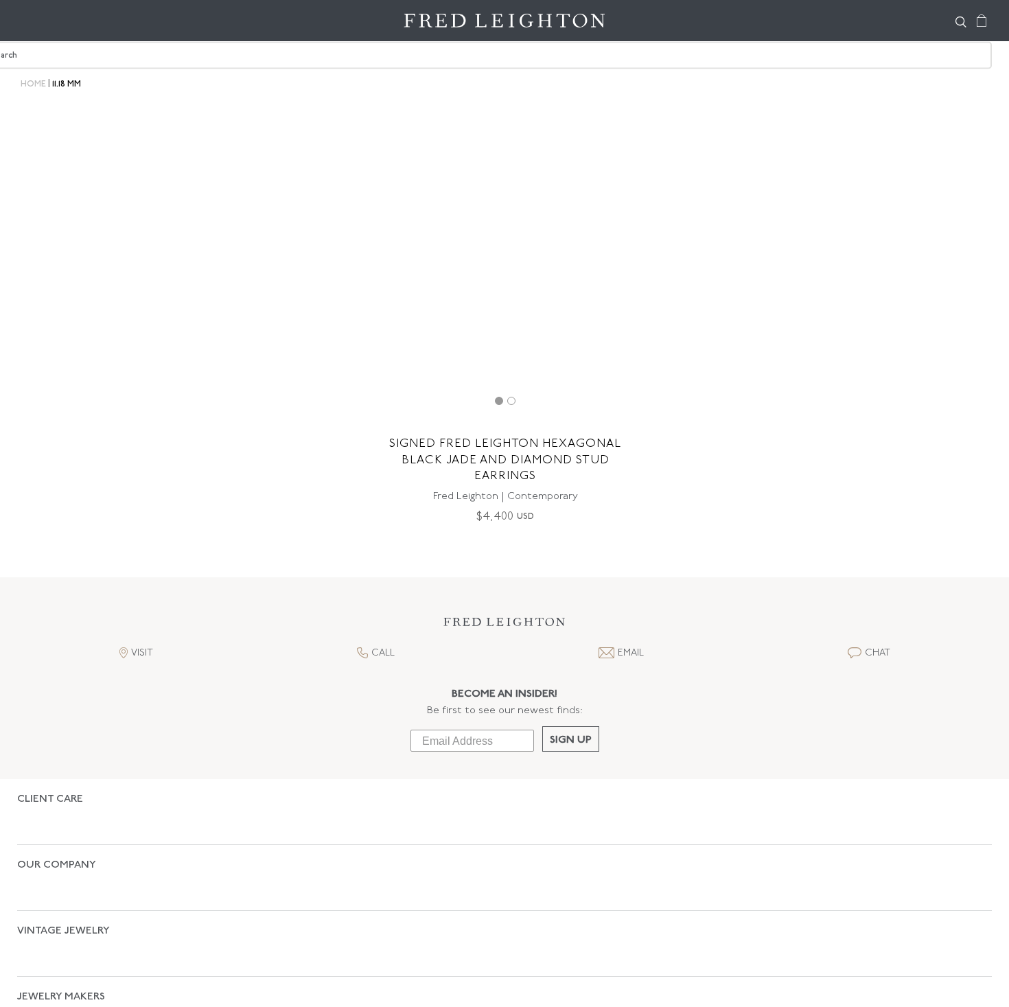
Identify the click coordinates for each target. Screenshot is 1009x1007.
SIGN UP (571, 740)
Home (33, 84)
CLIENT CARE (50, 799)
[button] (504, 626)
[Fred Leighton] (504, 20)
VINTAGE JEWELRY (63, 883)
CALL (383, 653)
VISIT (142, 653)
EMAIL (631, 653)
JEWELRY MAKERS (61, 925)
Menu (34, 20)
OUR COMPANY (56, 841)
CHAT (877, 653)
